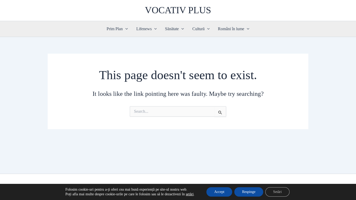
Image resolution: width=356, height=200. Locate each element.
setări (190, 194)
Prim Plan (115, 29)
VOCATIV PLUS (178, 10)
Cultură (198, 29)
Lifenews (144, 29)
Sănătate (172, 29)
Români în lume (231, 29)
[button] (125, 29)
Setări (277, 192)
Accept (219, 192)
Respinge (248, 192)
